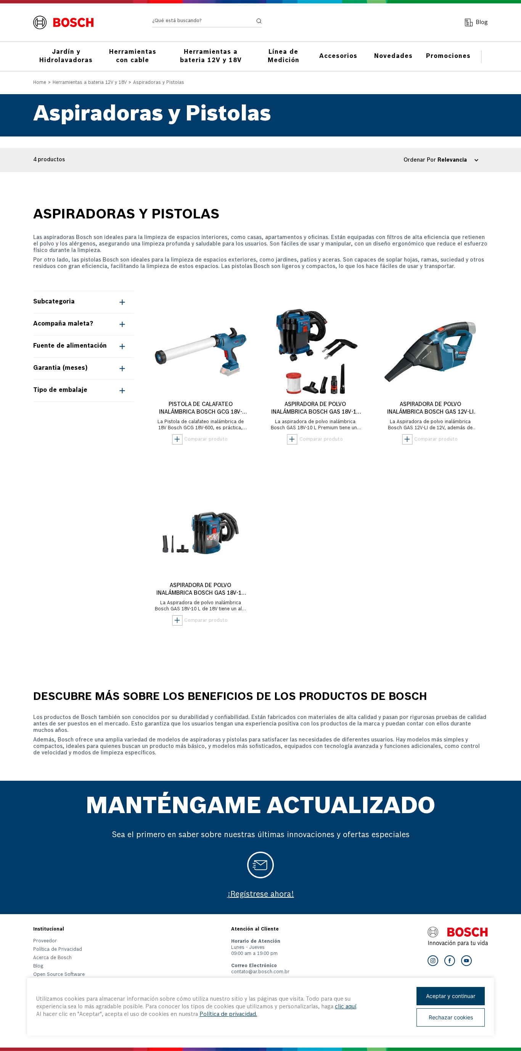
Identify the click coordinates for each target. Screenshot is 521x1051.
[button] (83, 302)
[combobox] (207, 22)
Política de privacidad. (228, 1014)
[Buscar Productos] (259, 21)
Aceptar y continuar (450, 996)
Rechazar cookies (451, 1017)
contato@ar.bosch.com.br (260, 972)
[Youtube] (466, 960)
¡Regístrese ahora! (260, 895)
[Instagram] (433, 960)
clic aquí (345, 1006)
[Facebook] (449, 960)
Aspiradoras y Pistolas (158, 82)
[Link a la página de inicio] (39, 83)
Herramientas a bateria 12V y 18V (90, 82)
